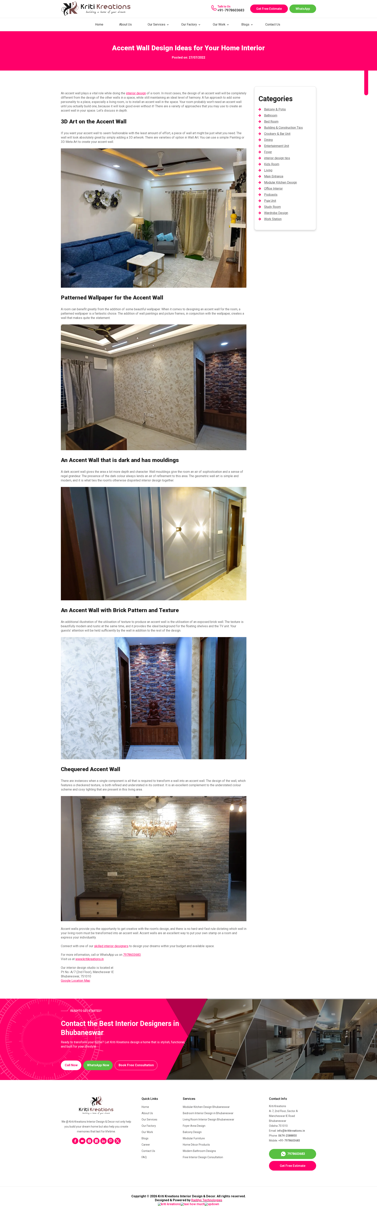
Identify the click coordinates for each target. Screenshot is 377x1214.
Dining (268, 140)
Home (99, 24)
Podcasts (270, 195)
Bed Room (271, 121)
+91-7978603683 (230, 10)
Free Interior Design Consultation (203, 1157)
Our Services (156, 24)
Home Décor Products (196, 1144)
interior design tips (277, 158)
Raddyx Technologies (206, 1200)
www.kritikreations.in (89, 959)
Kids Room (271, 164)
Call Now (71, 1065)
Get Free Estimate (269, 9)
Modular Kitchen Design (280, 182)
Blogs (245, 24)
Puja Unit (270, 201)
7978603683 (132, 955)
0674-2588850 (287, 1135)
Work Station (273, 219)
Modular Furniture (194, 1138)
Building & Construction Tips (283, 127)
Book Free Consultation (136, 1065)
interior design (136, 93)
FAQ (144, 1157)
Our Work (219, 24)
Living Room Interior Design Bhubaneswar (208, 1119)
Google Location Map (75, 981)
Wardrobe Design (276, 213)
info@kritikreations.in (291, 1130)
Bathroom (270, 115)
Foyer (268, 152)
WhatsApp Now (98, 1065)
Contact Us (272, 24)
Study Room (272, 207)
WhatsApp (303, 9)
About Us (125, 24)
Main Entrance (273, 176)
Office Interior (273, 188)
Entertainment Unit (276, 146)
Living (268, 170)
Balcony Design (192, 1132)
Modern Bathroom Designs (199, 1150)
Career (146, 1144)
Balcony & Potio (275, 109)
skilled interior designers (111, 946)
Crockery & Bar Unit (277, 134)
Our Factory (189, 24)
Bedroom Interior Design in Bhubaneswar (208, 1113)
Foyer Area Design (194, 1125)
